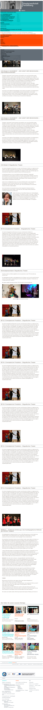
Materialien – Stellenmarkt (6, 700)
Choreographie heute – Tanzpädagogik (7, 17)
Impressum (2, 58)
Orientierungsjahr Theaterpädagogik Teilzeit (8, 689)
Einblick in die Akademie (6, 682)
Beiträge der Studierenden (5, 30)
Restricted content (3, 54)
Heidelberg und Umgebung (5, 56)
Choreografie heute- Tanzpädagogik (8, 696)
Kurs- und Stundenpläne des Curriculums (9, 706)
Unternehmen (2, 43)
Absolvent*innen (3, 53)
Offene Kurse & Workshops (5, 15)
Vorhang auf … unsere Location (6, 52)
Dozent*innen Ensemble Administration (7, 51)
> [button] (37, 291)
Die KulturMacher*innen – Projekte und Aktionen (9, 45)
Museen (1, 40)
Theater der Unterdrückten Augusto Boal (7, 16)
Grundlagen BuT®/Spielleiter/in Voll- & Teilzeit (9, 688)
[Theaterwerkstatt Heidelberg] (32, 4)
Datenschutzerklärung (4, 59)
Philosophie (2, 49)
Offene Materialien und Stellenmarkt (6, 20)
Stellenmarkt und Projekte (5, 23)
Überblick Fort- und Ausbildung (9, 684)
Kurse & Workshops (5, 699)
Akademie (10, 662)
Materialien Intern (3, 28)
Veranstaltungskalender (4, 36)
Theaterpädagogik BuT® (6, 683)
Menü (23, 10)
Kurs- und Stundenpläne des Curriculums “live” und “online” (11, 29)
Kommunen (2, 42)
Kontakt (1, 57)
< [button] (3, 291)
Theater (13, 662)
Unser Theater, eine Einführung (6, 34)
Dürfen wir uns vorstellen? (33, 683)
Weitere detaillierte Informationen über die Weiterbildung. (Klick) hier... (32, 639)
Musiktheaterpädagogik (4, 19)
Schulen (1, 39)
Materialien (2, 22)
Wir (16, 662)
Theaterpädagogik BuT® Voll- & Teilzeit (9, 686)
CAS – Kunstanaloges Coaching (6, 14)
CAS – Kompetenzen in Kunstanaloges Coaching (6, 692)
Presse (21, 664)
